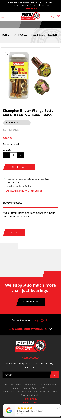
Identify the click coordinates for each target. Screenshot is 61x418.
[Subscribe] (54, 374)
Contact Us (31, 301)
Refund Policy (30, 398)
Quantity (7, 150)
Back (14, 232)
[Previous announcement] (4, 5)
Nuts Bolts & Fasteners (44, 34)
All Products (20, 34)
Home (5, 34)
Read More (31, 8)
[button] (52, 16)
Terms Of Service (30, 402)
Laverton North (41, 391)
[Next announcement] (57, 5)
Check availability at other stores (24, 191)
